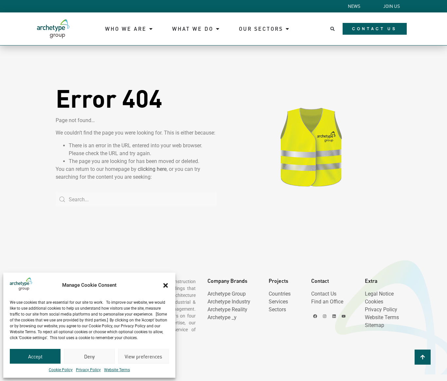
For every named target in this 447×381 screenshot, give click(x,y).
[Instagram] (325, 316)
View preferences (143, 356)
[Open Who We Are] (150, 29)
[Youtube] (344, 316)
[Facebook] (315, 316)
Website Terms (117, 370)
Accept (35, 356)
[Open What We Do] (217, 29)
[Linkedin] (334, 316)
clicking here (152, 169)
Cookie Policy (61, 370)
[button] (165, 285)
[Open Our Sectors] (287, 29)
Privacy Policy (88, 370)
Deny (89, 356)
